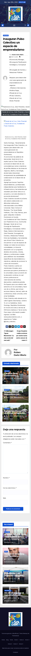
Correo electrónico (10, 488)
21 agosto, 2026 (11, 539)
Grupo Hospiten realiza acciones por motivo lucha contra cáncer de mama (21, 335)
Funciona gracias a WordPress (10, 633)
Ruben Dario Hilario (18, 54)
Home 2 (22, 639)
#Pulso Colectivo (14, 95)
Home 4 (10, 644)
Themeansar (15, 635)
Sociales (6, 35)
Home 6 (21, 644)
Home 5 (15, 644)
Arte (6, 551)
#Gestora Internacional (17, 88)
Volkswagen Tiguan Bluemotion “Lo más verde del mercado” (9, 335)
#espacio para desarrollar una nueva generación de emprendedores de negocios (17, 81)
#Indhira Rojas (14, 90)
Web (4, 498)
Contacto (15, 652)
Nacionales (8, 590)
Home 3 (27, 639)
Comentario (7, 443)
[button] (25, 25)
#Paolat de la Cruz (15, 93)
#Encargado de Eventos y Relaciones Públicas (17, 71)
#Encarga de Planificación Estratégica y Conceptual (17, 63)
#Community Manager (16, 59)
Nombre (6, 478)
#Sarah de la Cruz (15, 98)
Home (3, 639)
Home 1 (16, 639)
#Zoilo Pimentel (14, 101)
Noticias (7, 571)
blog (7, 639)
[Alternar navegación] (14, 25)
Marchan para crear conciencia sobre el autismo (15, 648)
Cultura (7, 532)
